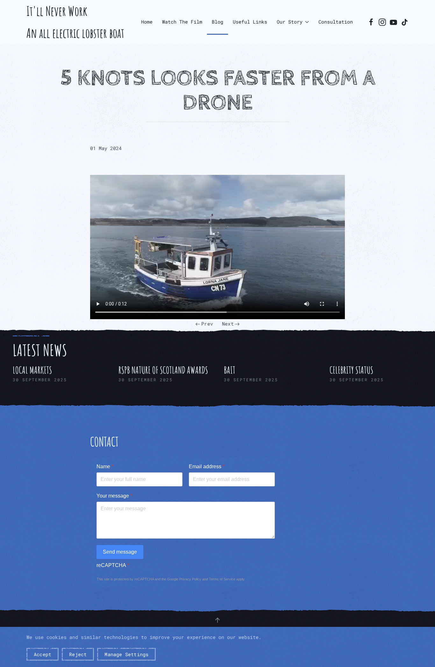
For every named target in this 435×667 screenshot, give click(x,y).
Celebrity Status (351, 370)
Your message (114, 495)
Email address (207, 466)
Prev (207, 323)
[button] (217, 620)
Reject (78, 654)
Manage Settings (126, 654)
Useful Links (250, 21)
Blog (217, 21)
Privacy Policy (190, 579)
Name (104, 466)
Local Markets (32, 370)
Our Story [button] (290, 21)
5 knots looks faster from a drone (217, 90)
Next (228, 323)
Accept (42, 654)
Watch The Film (182, 21)
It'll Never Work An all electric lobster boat (75, 22)
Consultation (335, 21)
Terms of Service (222, 579)
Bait (229, 370)
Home (147, 21)
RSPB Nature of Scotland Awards (163, 370)
